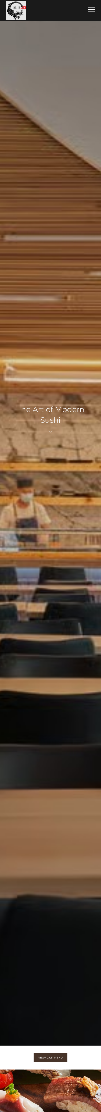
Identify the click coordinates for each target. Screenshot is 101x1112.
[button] (91, 9)
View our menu (50, 1057)
